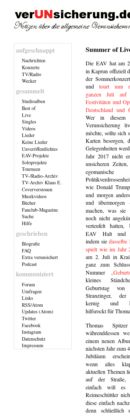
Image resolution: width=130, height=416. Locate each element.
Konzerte (31, 67)
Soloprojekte (34, 162)
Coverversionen (37, 189)
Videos (28, 128)
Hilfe (27, 223)
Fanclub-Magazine (40, 209)
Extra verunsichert (40, 257)
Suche (28, 216)
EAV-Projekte (35, 155)
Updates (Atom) (37, 311)
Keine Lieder (34, 142)
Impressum (32, 345)
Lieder (28, 135)
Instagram (31, 332)
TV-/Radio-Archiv (40, 176)
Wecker (29, 80)
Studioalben (33, 101)
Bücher (29, 203)
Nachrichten (33, 60)
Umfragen (32, 291)
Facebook (31, 325)
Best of (29, 108)
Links (27, 298)
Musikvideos (34, 196)
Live (26, 115)
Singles (29, 121)
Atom (37, 305)
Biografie (31, 243)
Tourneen (31, 169)
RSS (26, 305)
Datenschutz (33, 338)
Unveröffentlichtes (40, 149)
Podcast (29, 264)
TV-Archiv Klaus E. (42, 182)
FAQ (26, 250)
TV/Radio (31, 74)
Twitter (29, 318)
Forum (28, 284)
